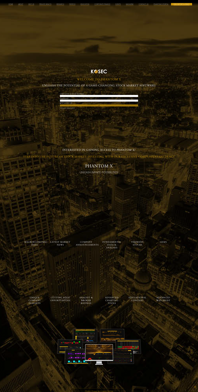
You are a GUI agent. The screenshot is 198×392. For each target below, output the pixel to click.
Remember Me (66, 103)
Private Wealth (45, 4)
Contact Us (143, 4)
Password (64, 99)
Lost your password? (67, 108)
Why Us (31, 4)
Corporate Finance (102, 4)
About (20, 4)
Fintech (72, 4)
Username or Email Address (72, 94)
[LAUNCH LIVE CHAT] (195, 387)
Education (85, 4)
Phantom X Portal (161, 4)
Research (60, 4)
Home (11, 4)
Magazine (129, 4)
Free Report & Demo (181, 4)
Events (118, 4)
